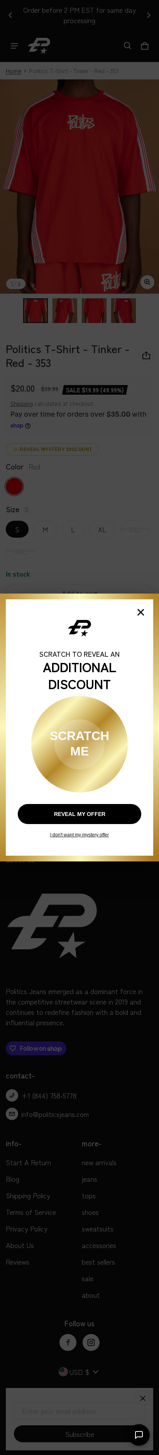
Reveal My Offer (79, 814)
